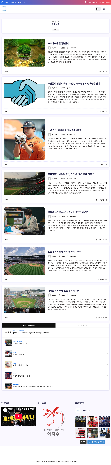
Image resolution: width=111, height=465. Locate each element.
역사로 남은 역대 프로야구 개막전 (63, 290)
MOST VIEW (82, 325)
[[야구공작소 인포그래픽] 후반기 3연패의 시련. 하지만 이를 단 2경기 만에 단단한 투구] (92, 421)
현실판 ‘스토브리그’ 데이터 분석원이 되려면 (68, 212)
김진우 (55, 134)
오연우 (55, 256)
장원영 (55, 216)
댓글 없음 (63, 48)
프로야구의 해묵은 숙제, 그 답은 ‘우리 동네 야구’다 (71, 174)
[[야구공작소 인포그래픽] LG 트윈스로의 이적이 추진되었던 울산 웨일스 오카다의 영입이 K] (80, 433)
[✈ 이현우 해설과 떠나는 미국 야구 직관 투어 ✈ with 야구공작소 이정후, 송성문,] (104, 433)
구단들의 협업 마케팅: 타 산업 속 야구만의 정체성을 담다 (74, 83)
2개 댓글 (63, 216)
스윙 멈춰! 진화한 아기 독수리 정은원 (65, 130)
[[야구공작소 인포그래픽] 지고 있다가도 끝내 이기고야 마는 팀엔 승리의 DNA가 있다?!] (80, 421)
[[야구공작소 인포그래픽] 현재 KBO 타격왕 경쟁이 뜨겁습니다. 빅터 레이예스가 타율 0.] (104, 421)
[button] (98, 9)
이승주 (55, 48)
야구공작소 (51, 462)
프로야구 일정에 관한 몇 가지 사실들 (64, 251)
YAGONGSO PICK (28, 325)
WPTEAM (73, 462)
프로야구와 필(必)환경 (58, 43)
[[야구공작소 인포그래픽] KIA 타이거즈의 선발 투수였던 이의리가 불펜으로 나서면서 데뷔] (92, 433)
